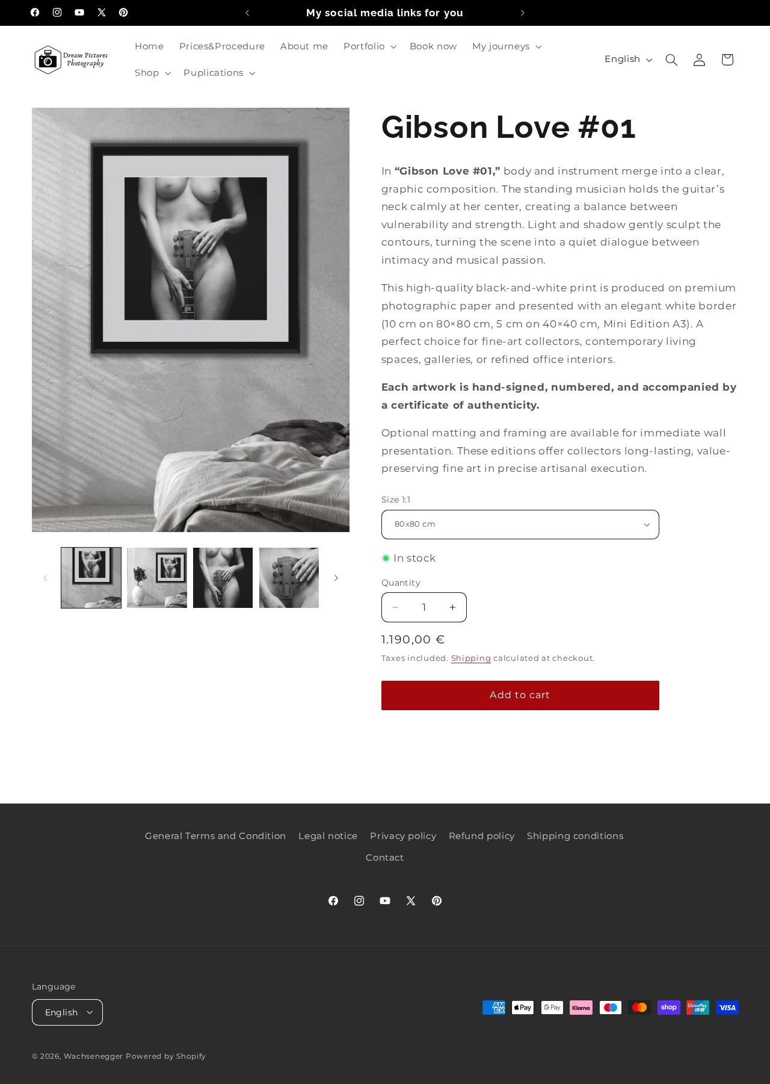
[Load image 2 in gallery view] (156, 577)
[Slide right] (336, 578)
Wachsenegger (95, 1055)
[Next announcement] (523, 13)
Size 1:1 (395, 499)
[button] (369, 46)
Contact (385, 857)
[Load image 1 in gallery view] (91, 577)
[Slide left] (45, 578)
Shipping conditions (575, 835)
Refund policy (482, 835)
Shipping (471, 658)
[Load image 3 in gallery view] (223, 577)
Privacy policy (403, 835)
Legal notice (328, 835)
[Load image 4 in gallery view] (289, 577)
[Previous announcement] (247, 13)
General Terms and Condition (215, 835)
